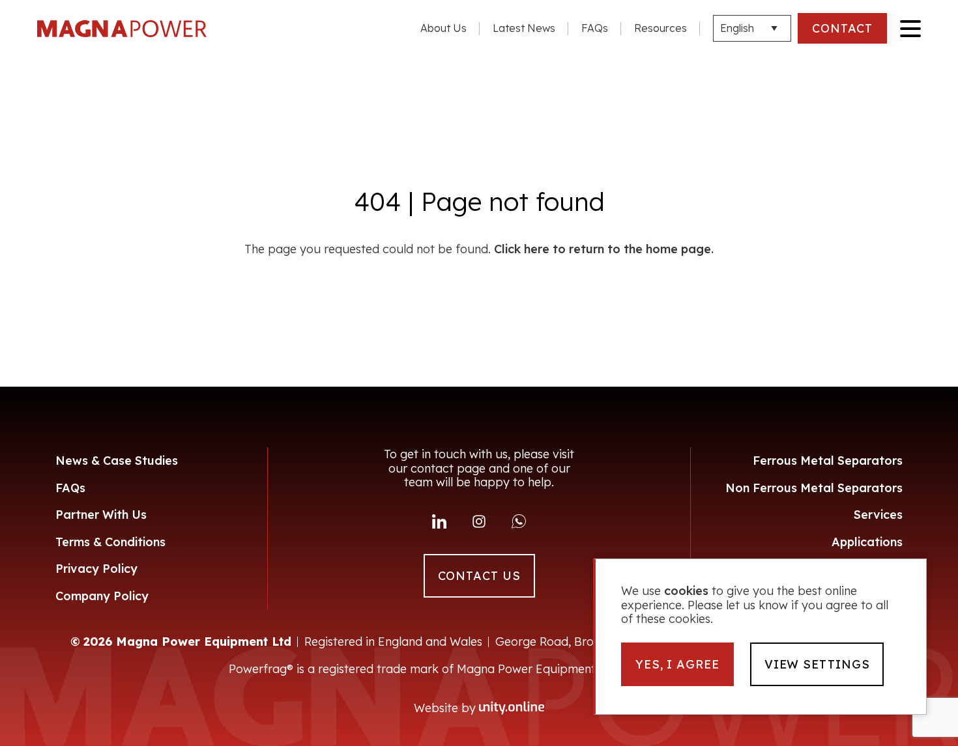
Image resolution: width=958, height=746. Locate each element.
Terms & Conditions (110, 541)
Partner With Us (101, 514)
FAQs (594, 28)
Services (878, 514)
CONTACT (842, 28)
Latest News (524, 28)
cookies (686, 591)
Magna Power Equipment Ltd (122, 28)
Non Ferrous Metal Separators (814, 487)
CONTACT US (479, 575)
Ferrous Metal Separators (828, 460)
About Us (443, 28)
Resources (660, 28)
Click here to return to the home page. (604, 249)
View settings (817, 664)
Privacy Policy (96, 568)
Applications (867, 541)
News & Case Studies (116, 460)
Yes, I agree (677, 664)
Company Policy (102, 595)
